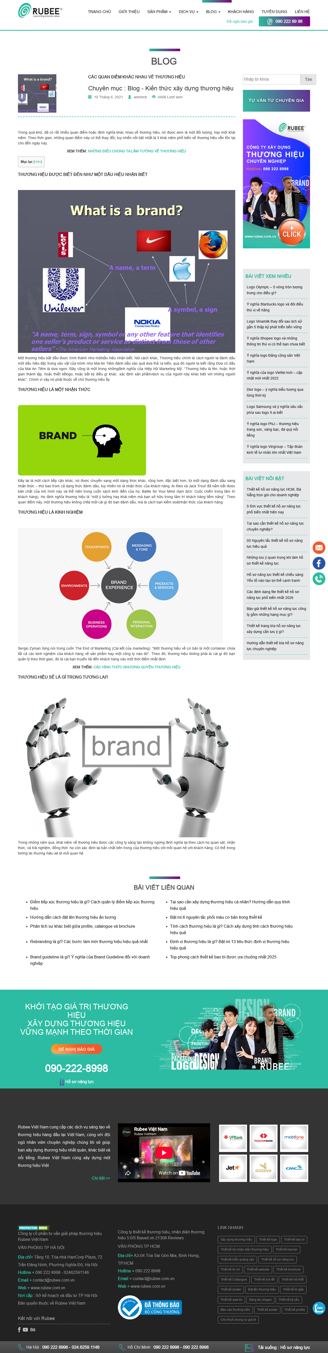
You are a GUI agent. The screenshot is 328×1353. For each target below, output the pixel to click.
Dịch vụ (187, 11)
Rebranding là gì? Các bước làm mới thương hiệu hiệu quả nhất (89, 941)
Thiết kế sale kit (231, 1300)
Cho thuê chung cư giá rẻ (238, 1320)
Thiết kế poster (231, 1289)
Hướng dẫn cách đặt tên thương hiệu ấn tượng (73, 917)
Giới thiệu (129, 11)
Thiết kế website (258, 1269)
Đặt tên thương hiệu (262, 1289)
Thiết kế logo (268, 1239)
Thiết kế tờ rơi (230, 1269)
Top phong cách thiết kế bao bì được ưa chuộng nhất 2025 (224, 957)
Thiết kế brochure (288, 1269)
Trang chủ (99, 11)
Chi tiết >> (101, 1178)
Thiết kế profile (294, 1310)
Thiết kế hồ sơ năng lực (277, 1259)
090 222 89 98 (288, 21)
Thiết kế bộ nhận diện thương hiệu (245, 1249)
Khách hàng (241, 11)
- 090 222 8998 (194, 1347)
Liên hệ (302, 11)
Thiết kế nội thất (293, 1279)
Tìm (308, 79)
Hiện (37, 162)
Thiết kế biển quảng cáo (237, 1259)
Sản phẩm (158, 11)
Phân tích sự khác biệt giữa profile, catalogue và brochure (82, 926)
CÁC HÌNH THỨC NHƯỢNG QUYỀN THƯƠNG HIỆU (137, 667)
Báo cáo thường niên (235, 1310)
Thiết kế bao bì (294, 1239)
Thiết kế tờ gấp (293, 1289)
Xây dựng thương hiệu (236, 1239)
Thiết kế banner (287, 1249)
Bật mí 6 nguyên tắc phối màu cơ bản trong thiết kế (216, 917)
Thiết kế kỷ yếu (289, 1300)
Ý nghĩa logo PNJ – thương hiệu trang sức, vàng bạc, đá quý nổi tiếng (273, 430)
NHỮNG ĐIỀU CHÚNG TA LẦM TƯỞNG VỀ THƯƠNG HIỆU (137, 151)
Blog (212, 11)
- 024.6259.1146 (84, 1347)
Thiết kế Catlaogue (234, 1279)
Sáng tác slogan (260, 1300)
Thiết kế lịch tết (264, 1279)
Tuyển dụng (274, 11)
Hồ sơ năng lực (79, 1082)
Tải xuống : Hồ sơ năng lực (284, 1347)
